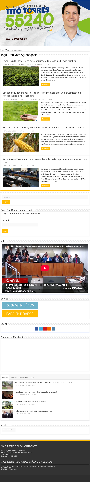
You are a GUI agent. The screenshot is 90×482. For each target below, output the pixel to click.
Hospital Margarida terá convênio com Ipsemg (30, 401)
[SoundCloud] (49, 329)
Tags (32, 378)
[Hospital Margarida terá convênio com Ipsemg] (7, 405)
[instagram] (53, 329)
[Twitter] (41, 329)
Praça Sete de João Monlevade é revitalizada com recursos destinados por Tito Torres (43, 382)
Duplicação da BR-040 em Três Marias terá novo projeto (33, 411)
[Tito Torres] (45, 23)
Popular (5, 378)
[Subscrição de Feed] (89, 55)
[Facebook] (36, 329)
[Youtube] (45, 329)
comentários (23, 378)
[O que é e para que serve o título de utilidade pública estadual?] (7, 395)
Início (2, 50)
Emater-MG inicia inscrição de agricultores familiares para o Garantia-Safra (43, 127)
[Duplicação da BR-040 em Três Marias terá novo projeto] (7, 414)
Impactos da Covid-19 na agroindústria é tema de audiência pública (39, 61)
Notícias (21, 64)
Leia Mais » (45, 84)
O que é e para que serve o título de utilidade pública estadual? (36, 392)
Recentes (14, 378)
